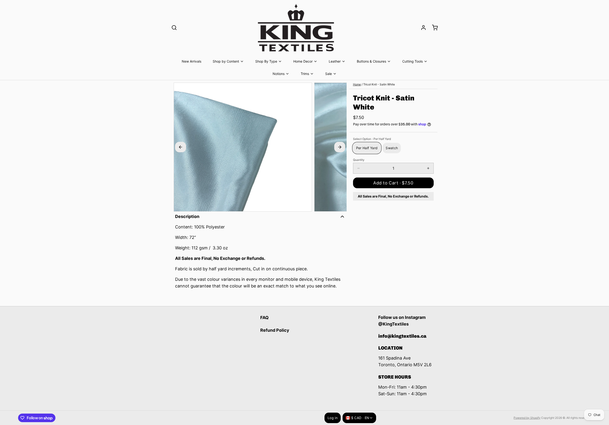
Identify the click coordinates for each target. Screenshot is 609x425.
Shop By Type (266, 61)
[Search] (174, 27)
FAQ (264, 317)
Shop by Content (226, 61)
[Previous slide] (180, 147)
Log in (333, 418)
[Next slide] (339, 147)
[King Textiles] (296, 27)
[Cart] (433, 27)
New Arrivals (191, 61)
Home (357, 84)
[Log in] (421, 27)
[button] (393, 183)
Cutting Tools (412, 61)
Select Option (372, 139)
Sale (328, 74)
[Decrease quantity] (358, 168)
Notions (279, 74)
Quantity (358, 160)
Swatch (392, 148)
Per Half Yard (367, 148)
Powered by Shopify (527, 418)
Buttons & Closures (371, 61)
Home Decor (303, 61)
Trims (305, 74)
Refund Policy (274, 330)
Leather (335, 61)
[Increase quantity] (428, 168)
